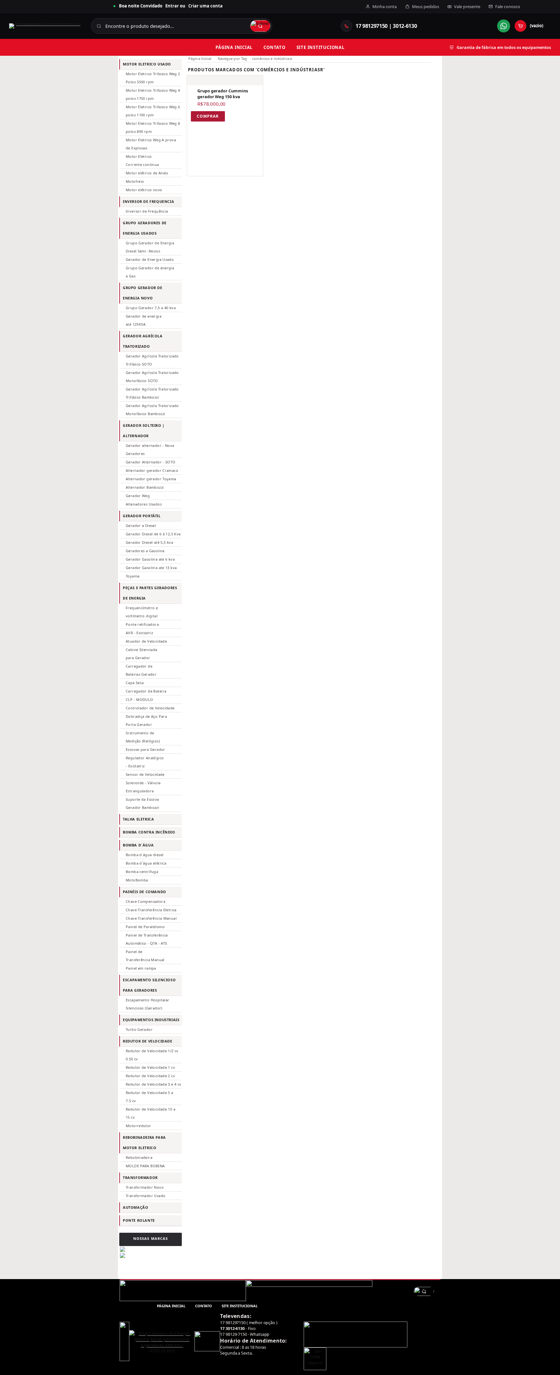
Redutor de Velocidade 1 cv (150, 1067)
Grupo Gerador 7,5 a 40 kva (151, 307)
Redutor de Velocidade (147, 1041)
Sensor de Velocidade (145, 774)
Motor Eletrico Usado (147, 64)
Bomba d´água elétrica (146, 863)
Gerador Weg (138, 495)
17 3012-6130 (232, 1328)
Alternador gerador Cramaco (152, 470)
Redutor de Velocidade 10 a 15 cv (150, 1113)
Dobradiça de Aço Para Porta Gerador (146, 720)
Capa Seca (135, 682)
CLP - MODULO (139, 699)
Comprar (208, 116)
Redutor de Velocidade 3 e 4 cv (153, 1084)
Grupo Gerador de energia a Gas (150, 271)
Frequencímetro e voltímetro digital (142, 611)
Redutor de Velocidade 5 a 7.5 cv (149, 1096)
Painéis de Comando (144, 891)
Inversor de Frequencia (148, 201)
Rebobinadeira (139, 1157)
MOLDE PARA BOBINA (145, 1165)
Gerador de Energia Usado (150, 259)
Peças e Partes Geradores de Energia (150, 592)
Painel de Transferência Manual (145, 955)
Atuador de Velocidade (146, 641)
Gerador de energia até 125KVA (143, 320)
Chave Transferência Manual (151, 918)
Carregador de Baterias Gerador (141, 670)
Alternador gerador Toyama (151, 478)
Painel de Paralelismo (145, 926)
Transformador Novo (145, 1187)
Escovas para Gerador (145, 749)
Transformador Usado (145, 1195)
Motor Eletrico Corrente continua (142, 160)
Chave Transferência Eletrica (151, 909)
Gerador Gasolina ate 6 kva (150, 559)
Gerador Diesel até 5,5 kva (149, 542)
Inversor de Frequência (147, 211)
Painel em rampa (141, 968)
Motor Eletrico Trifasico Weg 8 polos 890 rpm (153, 127)
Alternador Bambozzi (145, 487)
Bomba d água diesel (144, 854)
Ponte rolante (139, 1220)
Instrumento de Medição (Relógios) (143, 736)
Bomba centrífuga (142, 871)
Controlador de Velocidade (150, 707)
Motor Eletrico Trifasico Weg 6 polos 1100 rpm (153, 110)
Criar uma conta (205, 6)
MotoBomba (137, 880)
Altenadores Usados (144, 504)
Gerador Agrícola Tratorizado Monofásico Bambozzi (152, 409)
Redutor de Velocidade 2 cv (150, 1075)
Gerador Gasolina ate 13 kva (151, 567)
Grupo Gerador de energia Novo (142, 292)
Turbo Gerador (139, 1029)
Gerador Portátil (142, 515)
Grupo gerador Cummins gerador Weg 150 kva (222, 93)
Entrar (172, 6)
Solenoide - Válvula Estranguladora (143, 786)
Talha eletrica (138, 819)
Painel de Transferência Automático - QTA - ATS (147, 939)
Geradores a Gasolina (145, 550)
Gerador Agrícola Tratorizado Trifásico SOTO (152, 360)
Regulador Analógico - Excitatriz (145, 761)
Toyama (132, 576)
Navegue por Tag (232, 58)
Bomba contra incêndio (149, 832)
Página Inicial (200, 58)
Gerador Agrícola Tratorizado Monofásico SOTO (152, 376)
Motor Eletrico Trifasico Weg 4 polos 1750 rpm (153, 94)
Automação (135, 1207)
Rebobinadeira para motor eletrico (144, 1142)
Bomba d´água (138, 845)
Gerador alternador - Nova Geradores (150, 449)
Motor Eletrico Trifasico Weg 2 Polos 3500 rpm (153, 77)
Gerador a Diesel (141, 525)
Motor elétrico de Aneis (147, 172)
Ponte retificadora (142, 624)
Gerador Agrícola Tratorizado (143, 341)
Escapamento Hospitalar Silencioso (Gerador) (147, 1003)
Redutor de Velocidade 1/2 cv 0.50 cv (152, 1054)
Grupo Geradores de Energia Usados (145, 228)
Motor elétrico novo (144, 189)
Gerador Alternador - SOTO (151, 462)
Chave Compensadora (145, 901)
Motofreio (135, 181)
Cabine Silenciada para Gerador (142, 653)
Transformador (140, 1177)
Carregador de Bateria (146, 691)
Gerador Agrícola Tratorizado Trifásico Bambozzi (152, 393)
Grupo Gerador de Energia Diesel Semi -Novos (150, 246)
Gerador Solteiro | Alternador (144, 430)
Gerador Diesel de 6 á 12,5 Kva (153, 533)
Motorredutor (138, 1125)
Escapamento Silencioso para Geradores (149, 985)
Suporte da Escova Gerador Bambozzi (142, 803)
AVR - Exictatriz (139, 632)
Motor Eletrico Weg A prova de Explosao (151, 143)
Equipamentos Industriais (151, 1019)
